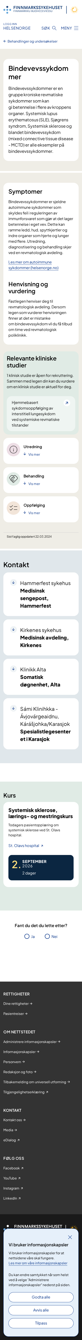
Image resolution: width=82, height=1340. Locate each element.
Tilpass (41, 1323)
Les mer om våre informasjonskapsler (38, 1263)
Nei (54, 936)
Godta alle (41, 1297)
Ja (33, 936)
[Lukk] (70, 1237)
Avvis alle (41, 1310)
